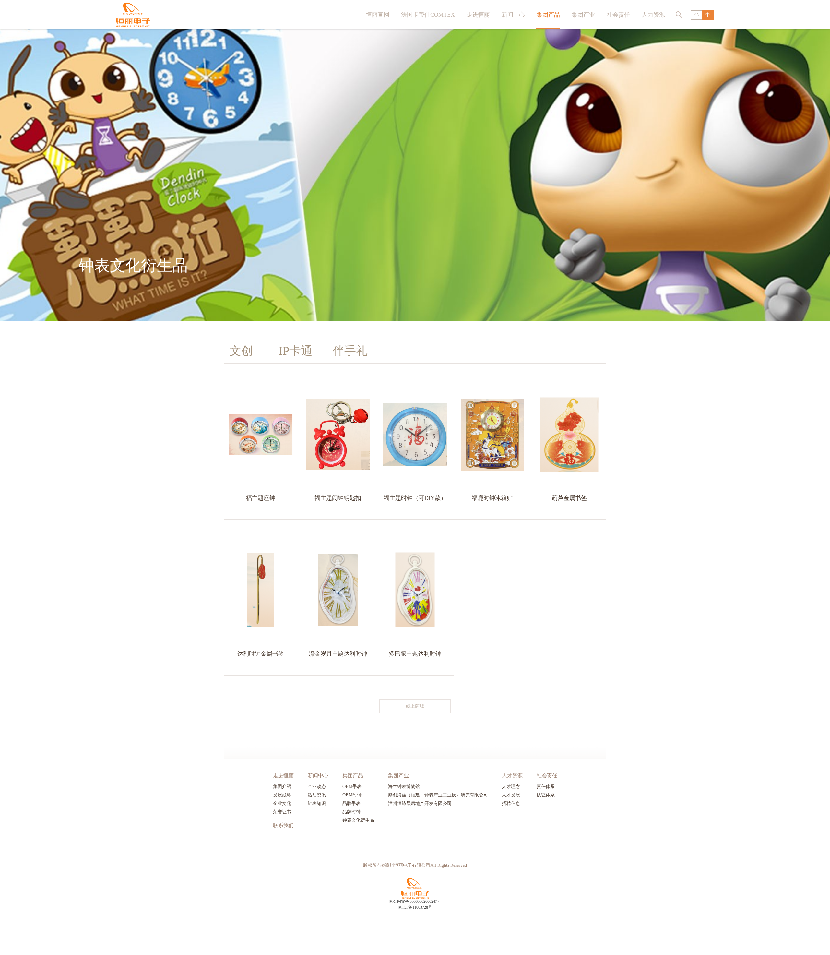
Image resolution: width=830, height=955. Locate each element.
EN (697, 14)
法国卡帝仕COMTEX (428, 14)
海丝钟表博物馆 (404, 786)
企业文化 (282, 803)
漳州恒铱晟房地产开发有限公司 (420, 803)
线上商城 (415, 706)
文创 (241, 350)
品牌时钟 (351, 811)
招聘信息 (511, 803)
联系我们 (283, 825)
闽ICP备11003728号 (415, 907)
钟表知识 (317, 803)
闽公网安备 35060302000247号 (415, 901)
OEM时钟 (352, 795)
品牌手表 (351, 803)
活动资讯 (317, 795)
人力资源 (653, 14)
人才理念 (511, 786)
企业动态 (317, 786)
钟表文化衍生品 (358, 820)
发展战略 (282, 795)
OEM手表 (352, 786)
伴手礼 (350, 350)
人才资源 (512, 775)
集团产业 (583, 14)
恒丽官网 (377, 14)
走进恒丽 (478, 14)
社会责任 (618, 14)
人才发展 (511, 795)
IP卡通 (296, 350)
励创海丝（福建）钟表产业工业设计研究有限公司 (438, 795)
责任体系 (546, 786)
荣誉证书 (282, 811)
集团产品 (548, 14)
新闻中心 (513, 14)
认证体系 (546, 795)
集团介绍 (282, 786)
